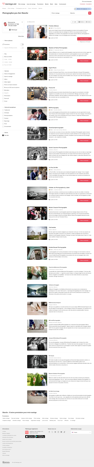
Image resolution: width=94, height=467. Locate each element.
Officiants (66, 420)
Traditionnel (7, 110)
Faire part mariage (15, 418)
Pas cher (6, 135)
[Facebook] (49, 432)
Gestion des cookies (7, 439)
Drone (5, 101)
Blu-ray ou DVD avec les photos (11, 87)
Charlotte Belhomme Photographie (58, 267)
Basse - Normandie (32, 8)
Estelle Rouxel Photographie (57, 247)
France (75, 432)
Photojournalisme (8, 115)
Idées (56, 4)
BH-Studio (51, 355)
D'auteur (6, 118)
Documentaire (7, 126)
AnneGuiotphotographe (56, 127)
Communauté (62, 4)
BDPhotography (54, 108)
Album (5, 79)
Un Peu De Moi (53, 167)
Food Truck (60, 420)
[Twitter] (52, 432)
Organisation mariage (35, 420)
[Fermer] (22, 22)
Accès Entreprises (87, 1)
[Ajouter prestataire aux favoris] (45, 27)
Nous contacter (84, 39)
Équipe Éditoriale (6, 451)
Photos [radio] (82, 21)
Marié (51, 4)
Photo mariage (11, 8)
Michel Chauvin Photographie (58, 207)
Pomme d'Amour (54, 26)
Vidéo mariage (45, 418)
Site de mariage (5, 455)
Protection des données (7, 437)
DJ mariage (72, 420)
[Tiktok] (64, 432)
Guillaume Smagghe (54, 285)
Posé (5, 123)
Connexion (82, 4)
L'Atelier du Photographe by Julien (59, 187)
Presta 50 (52, 88)
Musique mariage (54, 418)
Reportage (6, 121)
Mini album (6, 90)
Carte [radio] (89, 21)
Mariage (4, 8)
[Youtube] (61, 432)
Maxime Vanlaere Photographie (57, 373)
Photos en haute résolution (10, 84)
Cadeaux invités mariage (26, 418)
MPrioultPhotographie (54, 320)
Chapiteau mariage (6, 420)
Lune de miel (45, 420)
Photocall (6, 98)
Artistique (6, 112)
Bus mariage (71, 418)
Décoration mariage (80, 418)
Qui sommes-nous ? (6, 449)
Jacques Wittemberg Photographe (57, 338)
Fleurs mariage (26, 420)
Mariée (47, 4)
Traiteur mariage (5, 418)
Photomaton (7, 95)
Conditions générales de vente (9, 435)
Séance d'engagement (9, 73)
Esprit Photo (52, 68)
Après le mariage (8, 76)
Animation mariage (17, 420)
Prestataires (40, 4)
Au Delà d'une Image (54, 391)
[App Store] (30, 437)
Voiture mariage (63, 418)
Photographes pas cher (21, 8)
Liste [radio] (75, 21)
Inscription (89, 4)
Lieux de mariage (31, 4)
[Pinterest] (55, 432)
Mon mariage (21, 4)
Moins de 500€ (8, 56)
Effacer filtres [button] (21, 36)
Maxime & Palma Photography (58, 48)
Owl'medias (52, 227)
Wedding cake (53, 420)
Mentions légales (6, 433)
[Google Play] (40, 437)
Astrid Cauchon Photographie (58, 147)
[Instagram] (58, 432)
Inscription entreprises (7, 447)
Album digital (7, 82)
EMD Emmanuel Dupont (55, 302)
